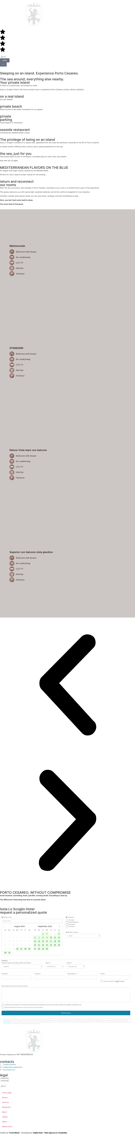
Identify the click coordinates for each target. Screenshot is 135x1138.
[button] (67, 685)
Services (5, 1102)
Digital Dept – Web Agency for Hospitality (50, 1133)
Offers (4, 1122)
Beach (4, 1112)
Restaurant (6, 1107)
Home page (6, 1093)
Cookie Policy (5, 1080)
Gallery (5, 1117)
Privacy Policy (5, 1078)
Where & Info (7, 1126)
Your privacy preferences (10, 1083)
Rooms (5, 1097)
